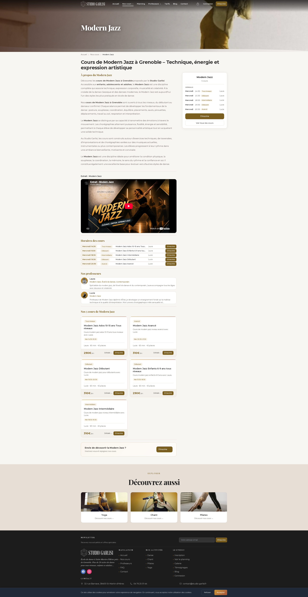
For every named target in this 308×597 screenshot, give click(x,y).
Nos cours (127, 4)
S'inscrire (221, 4)
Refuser (207, 592)
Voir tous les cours (204, 123)
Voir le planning (182, 559)
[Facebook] (83, 571)
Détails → (108, 353)
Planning (141, 4)
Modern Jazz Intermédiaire (99, 409)
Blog (175, 4)
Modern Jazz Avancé (144, 325)
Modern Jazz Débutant (97, 368)
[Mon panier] (197, 3)
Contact (184, 4)
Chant (150, 559)
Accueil (115, 4)
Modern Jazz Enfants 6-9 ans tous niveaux (152, 370)
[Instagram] (89, 571)
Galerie (178, 563)
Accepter (221, 592)
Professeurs (154, 4)
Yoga (149, 567)
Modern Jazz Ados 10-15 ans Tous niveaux (102, 327)
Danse (150, 555)
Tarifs (167, 4)
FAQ (122, 567)
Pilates (150, 563)
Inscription (180, 555)
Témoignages (181, 567)
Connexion (208, 4)
